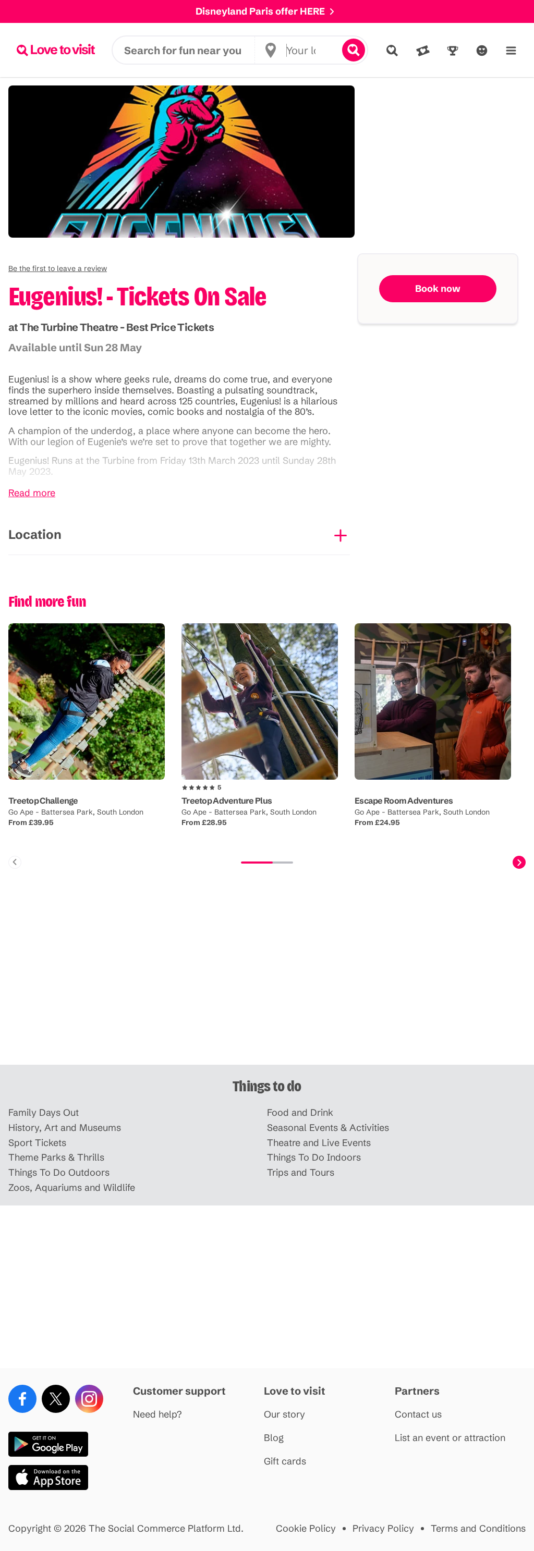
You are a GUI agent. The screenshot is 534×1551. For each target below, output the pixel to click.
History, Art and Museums (64, 1128)
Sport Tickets (37, 1143)
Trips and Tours (300, 1172)
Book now (437, 288)
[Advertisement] (267, 983)
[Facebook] (22, 1399)
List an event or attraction (450, 1438)
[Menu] (511, 50)
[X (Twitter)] (56, 1399)
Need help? (157, 1414)
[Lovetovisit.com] (56, 50)
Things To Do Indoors (314, 1157)
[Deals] (423, 50)
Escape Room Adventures (404, 800)
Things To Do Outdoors (59, 1172)
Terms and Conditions (478, 1528)
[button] (57, 268)
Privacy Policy (383, 1528)
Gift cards (285, 1461)
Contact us (418, 1414)
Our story (284, 1414)
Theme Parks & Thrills (56, 1157)
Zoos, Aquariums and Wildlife (71, 1188)
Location (35, 534)
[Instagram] (89, 1399)
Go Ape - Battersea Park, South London (75, 812)
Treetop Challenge (43, 800)
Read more (31, 493)
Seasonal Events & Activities (328, 1128)
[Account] (482, 50)
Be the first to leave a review (57, 268)
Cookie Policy (306, 1528)
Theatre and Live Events (319, 1143)
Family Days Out (43, 1112)
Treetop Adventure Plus (226, 800)
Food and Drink (300, 1112)
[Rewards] (452, 50)
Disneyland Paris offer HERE (260, 11)
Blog (274, 1438)
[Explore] (392, 50)
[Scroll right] (519, 862)
